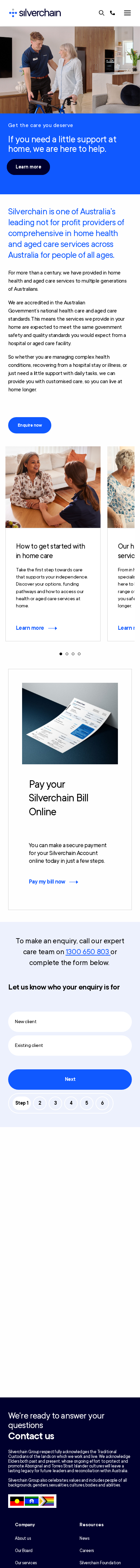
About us (23, 1538)
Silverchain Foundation (100, 1563)
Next (70, 1079)
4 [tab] (79, 654)
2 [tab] (67, 654)
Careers (87, 1550)
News (84, 1538)
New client (25, 1021)
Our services (26, 1563)
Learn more (28, 167)
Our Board (24, 1550)
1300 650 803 (88, 952)
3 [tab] (73, 654)
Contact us (31, 1436)
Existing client (29, 1045)
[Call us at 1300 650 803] (112, 13)
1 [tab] (60, 654)
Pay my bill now (47, 882)
